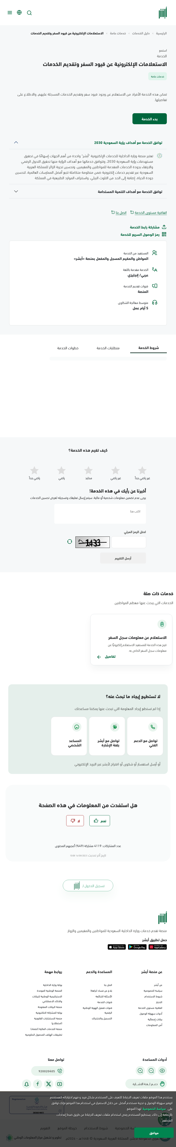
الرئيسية (161, 33)
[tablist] (108, 347)
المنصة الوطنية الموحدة (49, 990)
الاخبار (159, 1001)
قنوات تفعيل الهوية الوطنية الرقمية (97, 1010)
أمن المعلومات (154, 1024)
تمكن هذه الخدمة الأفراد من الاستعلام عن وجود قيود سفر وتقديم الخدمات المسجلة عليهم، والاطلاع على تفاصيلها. (92, 96)
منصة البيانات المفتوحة (50, 1006)
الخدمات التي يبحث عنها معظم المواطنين (144, 602)
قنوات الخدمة (104, 1001)
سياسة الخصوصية (153, 990)
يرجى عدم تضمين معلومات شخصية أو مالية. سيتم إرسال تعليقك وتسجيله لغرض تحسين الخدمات (88, 497)
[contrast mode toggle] (162, 1070)
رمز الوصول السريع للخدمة (140, 234)
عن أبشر (158, 984)
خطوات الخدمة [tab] (67, 347)
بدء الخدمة (150, 118)
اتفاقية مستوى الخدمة (151, 212)
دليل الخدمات (141, 33)
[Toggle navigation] (9, 12)
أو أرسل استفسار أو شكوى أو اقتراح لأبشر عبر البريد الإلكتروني (117, 764)
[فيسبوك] (37, 1084)
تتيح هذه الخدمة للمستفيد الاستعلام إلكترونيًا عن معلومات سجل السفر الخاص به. (137, 647)
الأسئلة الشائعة (104, 995)
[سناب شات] (26, 1084)
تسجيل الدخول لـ (93, 885)
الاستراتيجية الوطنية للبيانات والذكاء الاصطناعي (47, 998)
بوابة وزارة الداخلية (52, 984)
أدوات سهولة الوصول (151, 1013)
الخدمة (162, 55)
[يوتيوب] (59, 1084)
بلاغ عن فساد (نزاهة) (101, 990)
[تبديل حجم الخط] (151, 1070)
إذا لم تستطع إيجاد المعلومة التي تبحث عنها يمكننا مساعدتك (117, 708)
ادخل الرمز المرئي (135, 532)
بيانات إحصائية (155, 1018)
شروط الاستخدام (153, 995)
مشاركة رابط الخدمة (145, 227)
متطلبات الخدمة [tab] (108, 347)
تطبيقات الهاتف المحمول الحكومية (43, 1034)
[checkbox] (99, 820)
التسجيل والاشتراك (102, 1017)
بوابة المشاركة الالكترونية (49, 1012)
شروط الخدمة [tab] (148, 347)
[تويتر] (48, 1084)
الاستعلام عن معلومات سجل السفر (137, 637)
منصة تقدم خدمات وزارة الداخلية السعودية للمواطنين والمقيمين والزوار (117, 930)
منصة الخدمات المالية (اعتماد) (46, 1028)
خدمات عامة (118, 33)
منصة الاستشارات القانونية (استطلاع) (48, 1020)
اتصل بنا (121, 212)
